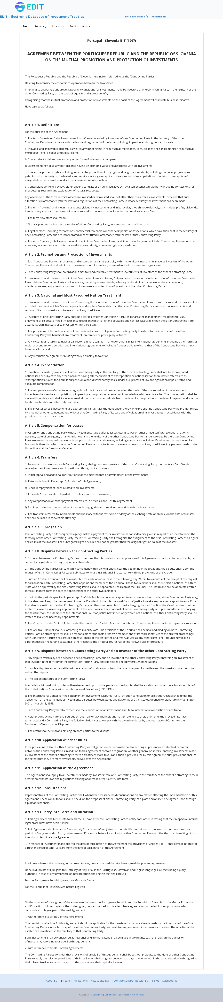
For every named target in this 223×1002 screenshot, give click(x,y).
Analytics (157, 16)
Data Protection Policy (133, 994)
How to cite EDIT (100, 980)
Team (66, 980)
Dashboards (169, 980)
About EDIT (53, 980)
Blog (156, 980)
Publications (80, 980)
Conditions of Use (113, 994)
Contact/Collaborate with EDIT (132, 980)
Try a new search (135, 16)
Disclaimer (98, 994)
